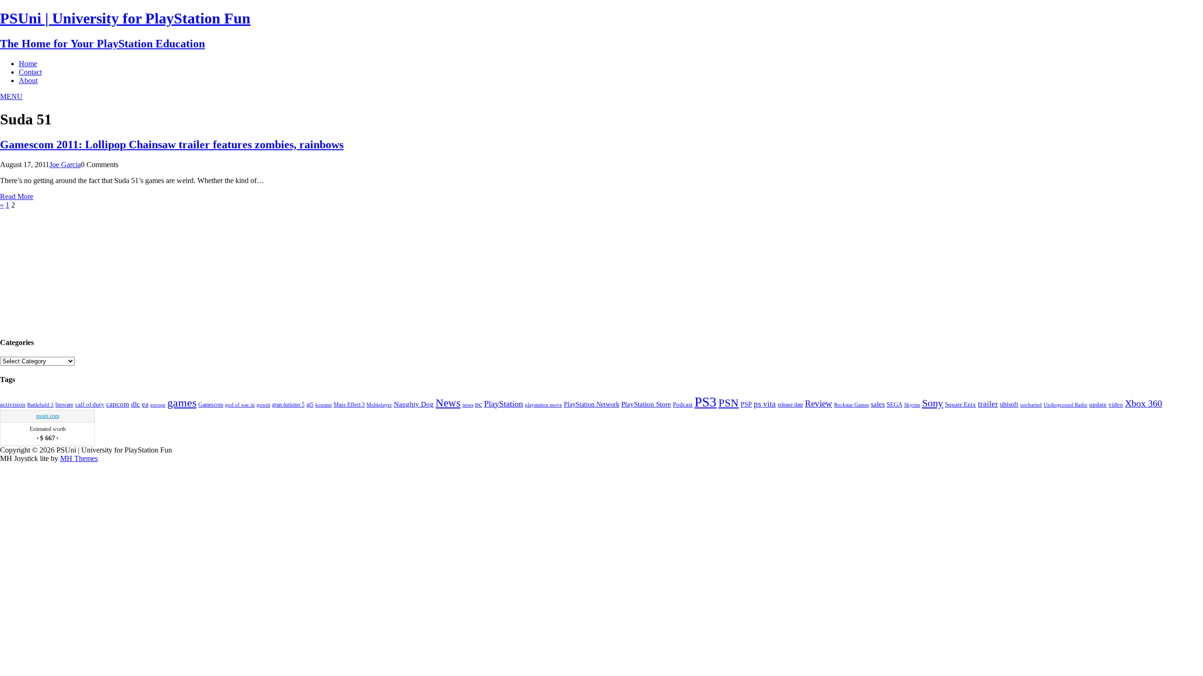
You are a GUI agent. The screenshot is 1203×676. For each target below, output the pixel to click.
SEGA (894, 404)
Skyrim (912, 404)
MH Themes (79, 458)
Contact (30, 72)
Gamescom (210, 404)
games (181, 403)
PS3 (706, 401)
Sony (932, 403)
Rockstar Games (851, 404)
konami (323, 404)
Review (818, 403)
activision (12, 404)
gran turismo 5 (288, 404)
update (1098, 404)
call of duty (89, 404)
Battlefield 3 (40, 404)
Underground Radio (1065, 404)
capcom (117, 404)
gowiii (263, 404)
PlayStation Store (646, 404)
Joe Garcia (65, 165)
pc (478, 404)
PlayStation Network (591, 404)
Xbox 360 (1143, 403)
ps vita (765, 403)
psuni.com (47, 416)
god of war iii (240, 404)
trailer (988, 403)
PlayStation (503, 403)
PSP (746, 404)
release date (790, 404)
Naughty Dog (414, 404)
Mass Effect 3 (349, 404)
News (448, 403)
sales (878, 404)
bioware (64, 404)
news (467, 404)
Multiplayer (379, 404)
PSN (729, 403)
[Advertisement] (70, 268)
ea (145, 404)
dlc (135, 404)
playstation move (543, 404)
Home (28, 64)
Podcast (683, 404)
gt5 (309, 404)
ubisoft (1009, 404)
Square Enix (960, 404)
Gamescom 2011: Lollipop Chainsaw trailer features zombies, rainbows (172, 144)
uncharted (1031, 404)
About (28, 80)
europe (157, 404)
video (1116, 404)
